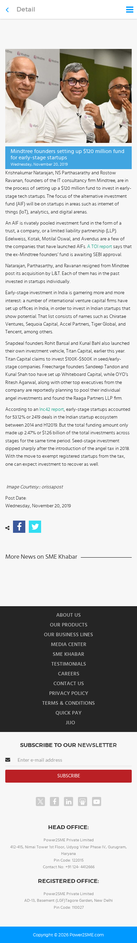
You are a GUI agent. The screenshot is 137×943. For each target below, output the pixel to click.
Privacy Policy (68, 693)
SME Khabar (68, 654)
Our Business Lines (68, 634)
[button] (68, 471)
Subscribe (68, 776)
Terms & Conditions (68, 703)
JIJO (70, 722)
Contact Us (68, 683)
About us (68, 615)
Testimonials (68, 664)
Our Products (68, 625)
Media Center (68, 644)
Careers (68, 673)
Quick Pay (68, 713)
